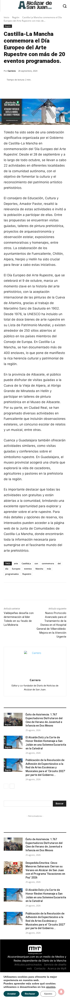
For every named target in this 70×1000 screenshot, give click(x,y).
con (36, 563)
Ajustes (48, 993)
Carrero (12, 70)
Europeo (16, 568)
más (49, 568)
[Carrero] (35, 662)
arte (16, 563)
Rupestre (26, 574)
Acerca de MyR (57, 968)
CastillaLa (26, 563)
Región (15, 17)
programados (12, 574)
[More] (46, 89)
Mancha (39, 568)
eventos (28, 568)
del (59, 563)
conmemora (48, 563)
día (6, 568)
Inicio (6, 17)
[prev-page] (6, 786)
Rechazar (30, 993)
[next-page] (12, 786)
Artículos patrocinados (28, 964)
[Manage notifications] (61, 992)
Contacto (39, 968)
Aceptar (11, 993)
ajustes (50, 986)
